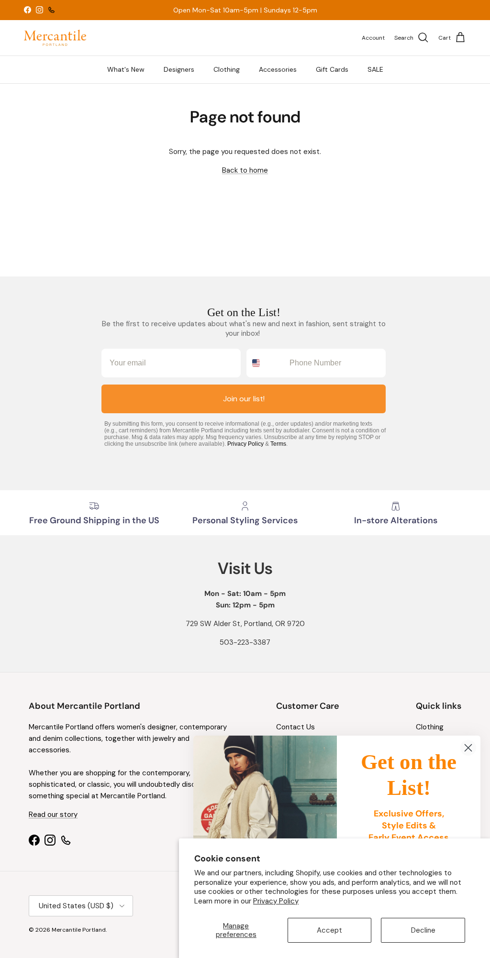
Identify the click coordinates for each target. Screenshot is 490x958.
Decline (423, 930)
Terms (278, 443)
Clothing (226, 69)
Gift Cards (332, 69)
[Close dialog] (468, 747)
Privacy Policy (276, 901)
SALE (375, 69)
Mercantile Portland (79, 930)
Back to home (245, 170)
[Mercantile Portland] (55, 38)
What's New (126, 69)
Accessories (278, 69)
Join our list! (244, 399)
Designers (179, 69)
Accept (329, 930)
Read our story (53, 814)
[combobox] (266, 363)
